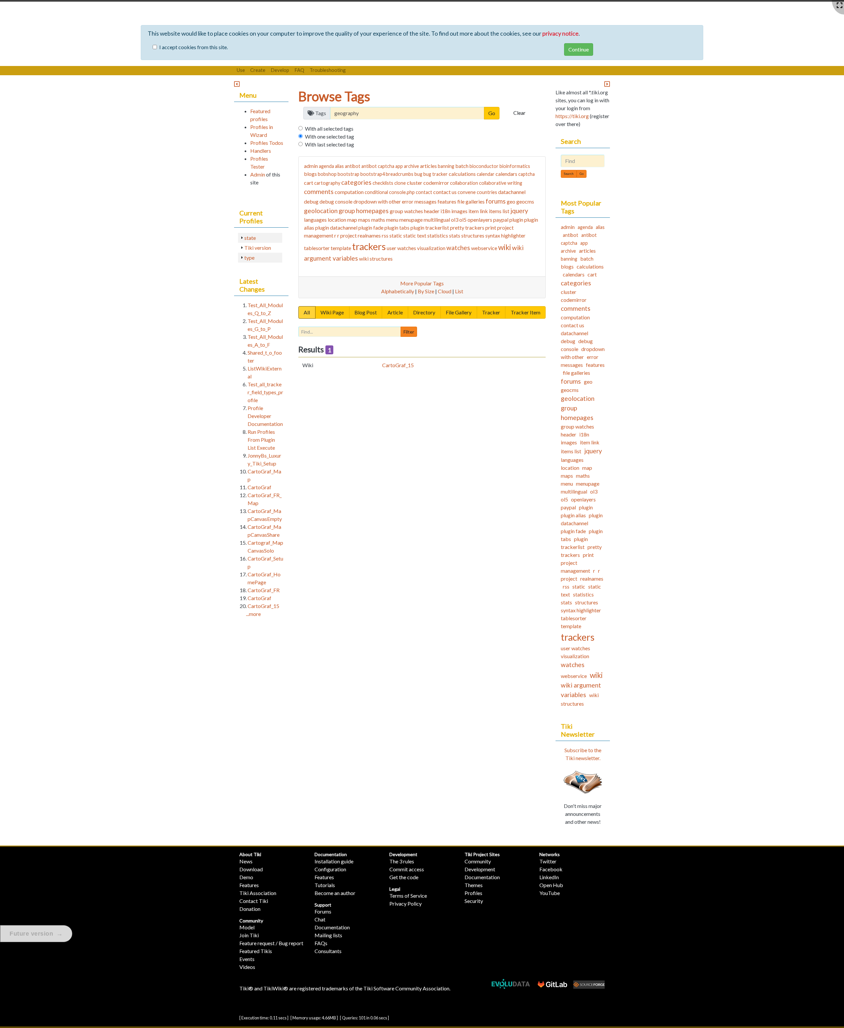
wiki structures (376, 258)
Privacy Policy (405, 903)
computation (349, 192)
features (446, 201)
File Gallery (458, 312)
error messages (419, 201)
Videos (247, 967)
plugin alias (573, 515)
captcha (526, 174)
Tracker (491, 312)
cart (308, 182)
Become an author (335, 893)
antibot (352, 166)
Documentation (331, 854)
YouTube (549, 893)
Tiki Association (257, 893)
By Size (426, 291)
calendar (486, 174)
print (490, 227)
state (250, 238)
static (395, 235)
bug (418, 174)
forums (496, 201)
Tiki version (257, 247)
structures (472, 235)
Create (257, 70)
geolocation (321, 210)
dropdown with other (377, 201)
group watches (406, 211)
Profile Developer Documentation (265, 416)
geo (511, 201)
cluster (414, 182)
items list (499, 211)
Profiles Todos (266, 143)
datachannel (512, 192)
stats (454, 235)
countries (487, 192)
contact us (445, 192)
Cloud (444, 291)
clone (400, 183)
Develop (280, 70)
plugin (516, 219)
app (399, 166)
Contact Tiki (253, 901)
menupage (411, 219)
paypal (500, 219)
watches (458, 247)
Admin (257, 174)
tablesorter (317, 248)
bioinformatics (514, 166)
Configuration (330, 869)
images (459, 211)
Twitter (548, 861)
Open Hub (551, 885)
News (246, 861)
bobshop (327, 174)
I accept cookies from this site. (193, 47)
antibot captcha (377, 166)
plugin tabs (396, 227)
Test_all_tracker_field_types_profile (265, 392)
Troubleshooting (328, 70)
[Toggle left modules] (237, 84)
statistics (437, 235)
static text (414, 235)
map (352, 219)
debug (311, 201)
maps (364, 219)
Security (474, 901)
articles (428, 166)
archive (411, 166)
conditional (376, 192)
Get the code (403, 877)
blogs (310, 174)
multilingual (437, 219)
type (249, 257)
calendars (506, 174)
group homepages (364, 210)
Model (247, 927)
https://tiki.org (572, 116)
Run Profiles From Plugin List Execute (261, 440)
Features (249, 885)
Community (251, 920)
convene (467, 192)
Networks (549, 854)
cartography (327, 183)
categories (356, 182)
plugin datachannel (336, 227)
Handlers (260, 150)
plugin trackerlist (429, 227)
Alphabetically (397, 291)
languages (315, 219)
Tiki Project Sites (482, 854)
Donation (249, 909)
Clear (519, 113)
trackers (369, 246)
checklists (383, 183)
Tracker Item (525, 312)
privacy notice (560, 33)
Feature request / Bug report (271, 943)
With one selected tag (329, 136)
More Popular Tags (422, 283)
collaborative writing (500, 183)
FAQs (321, 943)
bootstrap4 (372, 174)
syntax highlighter (505, 235)
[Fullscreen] (839, 5)
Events (247, 959)
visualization (431, 248)
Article (395, 312)
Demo (246, 877)
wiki (504, 247)
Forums (323, 911)
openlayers (479, 219)
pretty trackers (467, 227)
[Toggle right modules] (607, 84)
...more (253, 614)
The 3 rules (401, 861)
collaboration (464, 183)
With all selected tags (329, 128)
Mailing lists (328, 935)
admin (311, 166)
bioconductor (483, 166)
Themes (474, 885)
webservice (484, 248)
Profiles (473, 893)
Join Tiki (249, 935)
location (337, 219)
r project (347, 235)
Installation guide (334, 861)
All (307, 312)
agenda (326, 166)
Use (241, 70)
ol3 (454, 219)
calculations (462, 174)
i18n (445, 211)
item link (478, 211)
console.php (402, 192)
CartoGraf (259, 487)
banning (446, 166)
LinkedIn (549, 877)
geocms (525, 201)
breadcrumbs (399, 174)
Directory (424, 312)
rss (385, 235)
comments (319, 191)
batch (461, 166)
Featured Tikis (255, 951)
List (459, 291)
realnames (369, 235)
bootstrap (348, 174)
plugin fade (370, 227)
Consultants (328, 951)
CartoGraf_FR (264, 590)
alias (339, 166)
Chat (320, 919)
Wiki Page (332, 312)
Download (251, 869)
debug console (335, 201)
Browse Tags (334, 96)
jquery (519, 210)
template (341, 248)
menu (392, 219)
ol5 (463, 219)
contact (424, 192)
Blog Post (365, 312)
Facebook (550, 869)
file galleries (471, 201)
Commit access (406, 869)
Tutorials (325, 885)
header (431, 211)
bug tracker (435, 174)
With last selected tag (329, 144)
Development (403, 854)
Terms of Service (408, 895)
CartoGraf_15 (398, 365)
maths (378, 219)
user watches (401, 248)
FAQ (299, 70)
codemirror (436, 182)
